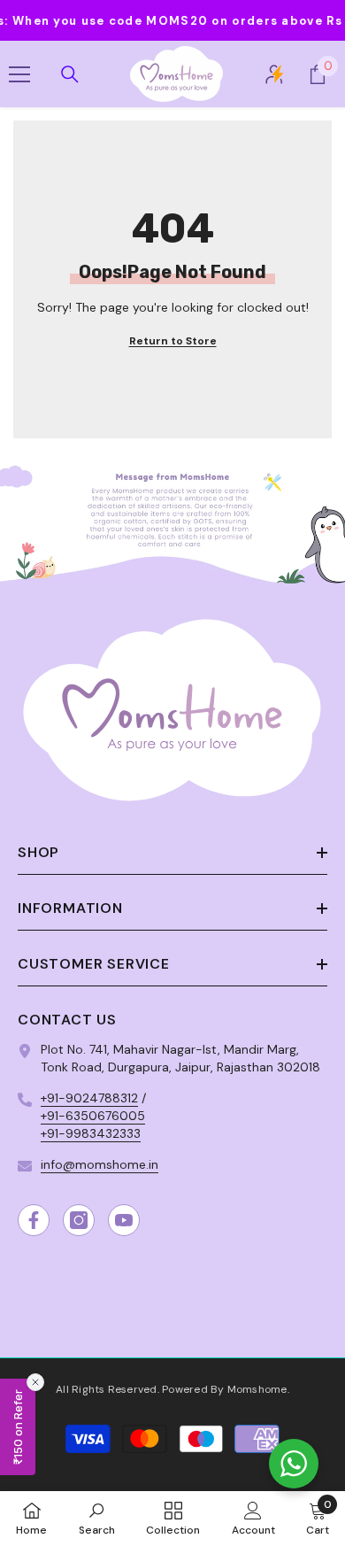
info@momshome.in (99, 1164)
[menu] (19, 74)
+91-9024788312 (89, 1098)
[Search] (69, 74)
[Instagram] (79, 1220)
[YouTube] (124, 1220)
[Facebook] (34, 1220)
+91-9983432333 (91, 1133)
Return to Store (173, 341)
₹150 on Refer (18, 1427)
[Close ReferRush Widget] (35, 1382)
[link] (172, 518)
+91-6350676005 (93, 1116)
